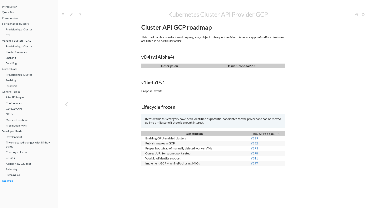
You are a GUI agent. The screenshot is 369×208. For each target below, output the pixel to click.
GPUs (9, 114)
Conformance (14, 103)
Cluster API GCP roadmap (176, 27)
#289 (254, 138)
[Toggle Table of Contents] (63, 14)
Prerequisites (10, 18)
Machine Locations (17, 120)
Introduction (9, 6)
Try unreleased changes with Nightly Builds (28, 144)
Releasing (11, 169)
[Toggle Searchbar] (80, 14)
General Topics (11, 91)
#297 (254, 163)
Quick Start (9, 12)
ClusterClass (9, 68)
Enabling (11, 57)
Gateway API (14, 108)
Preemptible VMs (16, 125)
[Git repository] (363, 14)
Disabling (11, 63)
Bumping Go (13, 174)
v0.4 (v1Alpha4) (157, 57)
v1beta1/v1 (153, 82)
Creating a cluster (16, 152)
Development (14, 136)
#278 (254, 153)
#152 (254, 143)
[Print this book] (357, 14)
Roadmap (7, 180)
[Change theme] (71, 14)
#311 (254, 158)
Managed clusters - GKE (16, 40)
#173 (254, 148)
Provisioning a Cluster (19, 29)
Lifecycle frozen (158, 107)
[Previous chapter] (66, 104)
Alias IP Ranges (15, 97)
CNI (8, 35)
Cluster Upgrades (16, 52)
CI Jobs (10, 157)
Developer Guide (12, 131)
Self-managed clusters (15, 23)
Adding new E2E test (18, 163)
